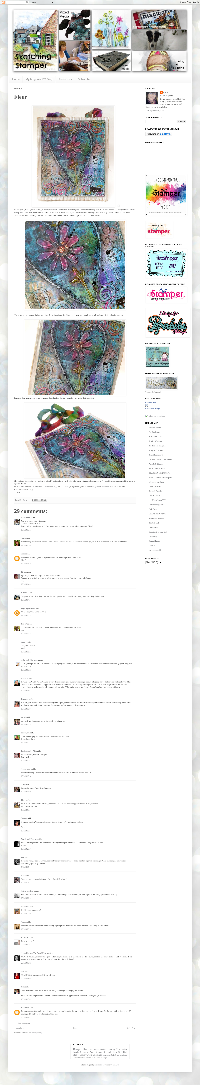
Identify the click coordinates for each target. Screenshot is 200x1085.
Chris (165, 92)
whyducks (25, 907)
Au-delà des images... (157, 446)
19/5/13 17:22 (26, 742)
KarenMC (25, 937)
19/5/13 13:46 (26, 545)
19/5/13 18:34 (26, 776)
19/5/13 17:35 (26, 761)
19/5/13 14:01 (26, 584)
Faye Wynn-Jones (28, 608)
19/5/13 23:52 (26, 929)
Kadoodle (107, 1052)
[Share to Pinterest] (45, 500)
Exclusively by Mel (28, 751)
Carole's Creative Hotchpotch (160, 459)
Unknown (25, 1008)
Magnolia (106, 1055)
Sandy (23, 642)
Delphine (24, 593)
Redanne (24, 699)
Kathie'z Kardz (155, 428)
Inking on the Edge (156, 482)
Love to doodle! (155, 550)
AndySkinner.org (155, 455)
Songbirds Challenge (100, 487)
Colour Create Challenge (91, 1055)
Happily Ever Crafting (158, 532)
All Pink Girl (154, 523)
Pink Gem (153, 509)
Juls (22, 971)
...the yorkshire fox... (29, 660)
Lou (22, 857)
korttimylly (153, 536)
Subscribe (84, 79)
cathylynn (25, 733)
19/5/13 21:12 (26, 882)
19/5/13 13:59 (26, 563)
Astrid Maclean (27, 891)
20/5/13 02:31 (26, 945)
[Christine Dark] (146, 406)
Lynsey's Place (154, 496)
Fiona (23, 572)
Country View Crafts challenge (45, 487)
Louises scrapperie (156, 505)
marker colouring (107, 1049)
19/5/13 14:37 (26, 615)
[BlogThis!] (36, 500)
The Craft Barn (155, 487)
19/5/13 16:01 (26, 709)
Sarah (23, 922)
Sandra (24, 818)
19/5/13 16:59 (26, 724)
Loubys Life (153, 527)
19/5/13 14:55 (26, 633)
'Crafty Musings (155, 441)
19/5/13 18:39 (26, 792)
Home (16, 79)
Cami (23, 875)
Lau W (24, 624)
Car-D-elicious (154, 432)
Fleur (23, 800)
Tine (23, 554)
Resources (65, 79)
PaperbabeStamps (156, 464)
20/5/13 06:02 (26, 963)
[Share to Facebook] (42, 500)
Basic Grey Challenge (118, 1055)
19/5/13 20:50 (26, 849)
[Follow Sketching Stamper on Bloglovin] (158, 135)
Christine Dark (150, 403)
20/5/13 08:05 (26, 978)
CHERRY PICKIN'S (157, 514)
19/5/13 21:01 (26, 867)
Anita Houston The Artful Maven (34, 953)
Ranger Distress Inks (85, 1049)
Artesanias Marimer (157, 518)
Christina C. (26, 517)
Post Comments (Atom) (33, 1033)
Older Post (131, 1028)
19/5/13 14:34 (26, 600)
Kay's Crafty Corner (157, 468)
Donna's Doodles (155, 491)
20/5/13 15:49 (26, 999)
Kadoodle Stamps (101, 1058)
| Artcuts (152, 545)
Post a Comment (24, 1023)
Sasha (23, 538)
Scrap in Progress (156, 450)
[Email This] (33, 500)
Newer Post (19, 1028)
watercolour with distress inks (84, 1058)
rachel (23, 717)
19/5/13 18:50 (26, 810)
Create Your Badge (152, 409)
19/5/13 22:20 (26, 914)
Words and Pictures (29, 839)
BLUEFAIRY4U (155, 437)
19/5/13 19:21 (26, 831)
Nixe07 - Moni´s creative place (160, 477)
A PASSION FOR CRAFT (159, 473)
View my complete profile (154, 110)
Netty (23, 785)
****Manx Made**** (157, 500)
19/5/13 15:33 (26, 670)
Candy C (24, 678)
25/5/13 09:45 (26, 1017)
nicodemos (98, 1065)
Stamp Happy (154, 541)
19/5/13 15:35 (26, 691)
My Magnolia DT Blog (39, 79)
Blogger (116, 1065)
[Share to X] (39, 500)
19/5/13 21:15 (26, 898)
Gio (22, 987)
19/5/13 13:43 (26, 530)
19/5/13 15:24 (26, 652)
